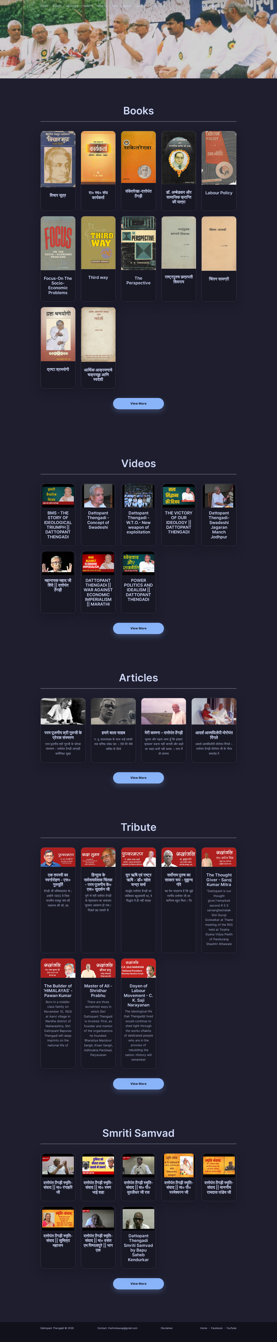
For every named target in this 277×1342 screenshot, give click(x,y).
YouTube (231, 1328)
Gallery (141, 6)
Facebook (217, 1328)
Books (57, 6)
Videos (102, 6)
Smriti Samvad (121, 6)
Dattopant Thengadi (52, 1328)
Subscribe (229, 6)
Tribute (88, 6)
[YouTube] (214, 6)
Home (44, 6)
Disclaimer (167, 1328)
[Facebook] (203, 6)
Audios (156, 6)
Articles (72, 6)
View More (138, 403)
